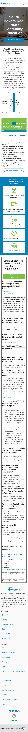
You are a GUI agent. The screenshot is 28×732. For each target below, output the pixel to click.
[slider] (14, 131)
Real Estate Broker (17, 102)
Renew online (7, 397)
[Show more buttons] (25, 131)
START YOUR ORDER (14, 39)
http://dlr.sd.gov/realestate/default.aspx (15, 569)
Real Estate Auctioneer (11, 102)
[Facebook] (10, 712)
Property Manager (4, 102)
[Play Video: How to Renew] (14, 123)
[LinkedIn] (13, 712)
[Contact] (23, 3)
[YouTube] (16, 712)
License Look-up (14, 277)
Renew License (14, 274)
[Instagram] (18, 712)
